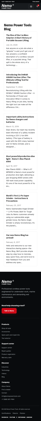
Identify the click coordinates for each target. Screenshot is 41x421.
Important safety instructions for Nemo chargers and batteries (20, 119)
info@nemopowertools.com (11, 396)
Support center (7, 347)
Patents (15, 413)
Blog (3, 377)
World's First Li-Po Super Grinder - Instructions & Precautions (17, 198)
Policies (22, 413)
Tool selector (6, 338)
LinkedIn (29, 417)
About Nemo (6, 386)
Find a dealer (36, 1)
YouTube (12, 417)
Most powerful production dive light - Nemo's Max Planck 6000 (20, 159)
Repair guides (6, 351)
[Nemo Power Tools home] (8, 6)
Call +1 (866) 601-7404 (8, 1)
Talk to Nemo (9, 311)
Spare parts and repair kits (11, 335)
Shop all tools (6, 328)
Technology (6, 370)
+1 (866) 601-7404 (8, 399)
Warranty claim (6, 357)
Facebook (5, 417)
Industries (5, 367)
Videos (4, 373)
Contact (4, 393)
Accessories (6, 331)
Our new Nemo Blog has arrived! (17, 236)
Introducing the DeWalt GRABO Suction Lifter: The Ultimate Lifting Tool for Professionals (18, 78)
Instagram (21, 417)
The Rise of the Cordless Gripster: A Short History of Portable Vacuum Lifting (18, 38)
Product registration (8, 354)
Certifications (6, 413)
